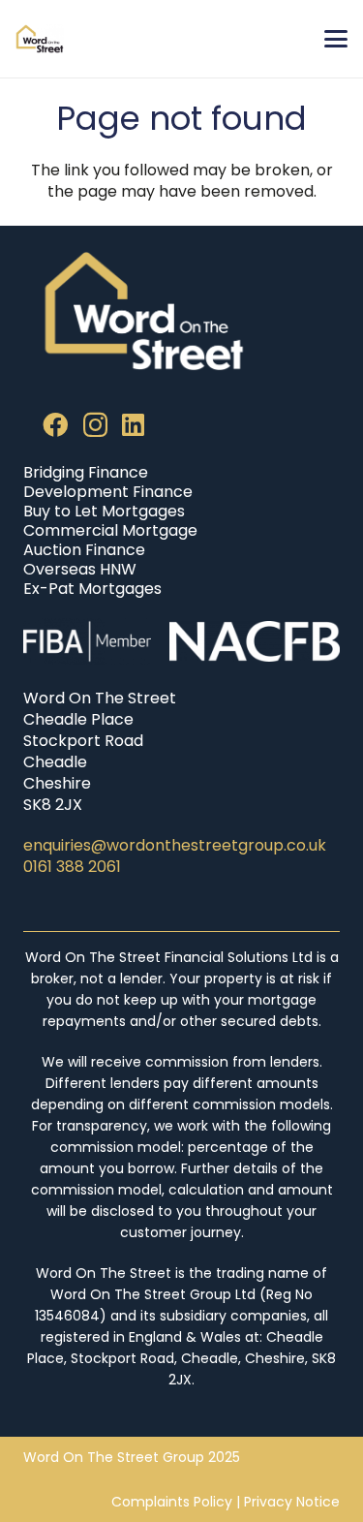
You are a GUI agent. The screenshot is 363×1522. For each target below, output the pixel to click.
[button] (336, 38)
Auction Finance (84, 550)
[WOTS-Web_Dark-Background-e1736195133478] (39, 38)
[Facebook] (55, 424)
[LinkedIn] (133, 424)
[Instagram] (95, 426)
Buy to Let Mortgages (104, 511)
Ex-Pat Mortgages (92, 588)
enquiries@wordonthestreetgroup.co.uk (174, 845)
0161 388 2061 (72, 866)
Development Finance (108, 492)
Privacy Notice (292, 1501)
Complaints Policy (171, 1501)
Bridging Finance (85, 472)
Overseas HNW (79, 569)
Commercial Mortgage (110, 530)
